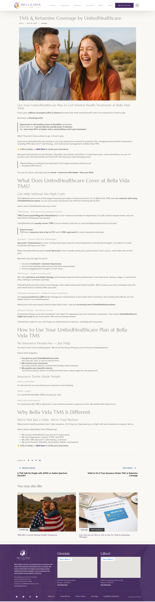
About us (51, 596)
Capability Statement (111, 596)
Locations (89, 5)
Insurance (77, 5)
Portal (100, 5)
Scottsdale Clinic (20, 586)
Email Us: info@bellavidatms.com (26, 584)
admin (21, 23)
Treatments (65, 5)
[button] (138, 5)
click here (40, 149)
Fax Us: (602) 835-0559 (23, 581)
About (110, 5)
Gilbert (106, 554)
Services (52, 5)
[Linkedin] (16, 596)
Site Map (94, 596)
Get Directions (62, 585)
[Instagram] (30, 596)
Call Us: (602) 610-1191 (22, 579)
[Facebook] (36, 596)
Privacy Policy (81, 596)
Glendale (63, 554)
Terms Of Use (65, 596)
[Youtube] (23, 596)
